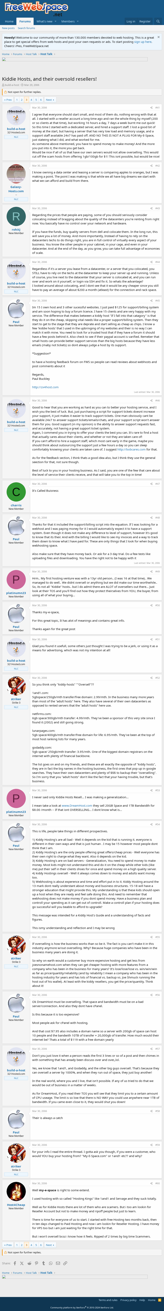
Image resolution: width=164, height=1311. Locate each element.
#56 (157, 995)
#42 (157, 165)
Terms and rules (108, 1300)
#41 (157, 107)
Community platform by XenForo (82, 1307)
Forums (25, 21)
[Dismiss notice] (158, 37)
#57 (157, 1049)
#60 (157, 1183)
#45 (157, 300)
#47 (157, 484)
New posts (8, 28)
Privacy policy (128, 1300)
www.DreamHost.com (77, 805)
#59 (157, 1145)
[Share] (151, 108)
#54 (157, 824)
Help (142, 1300)
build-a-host (12, 85)
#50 (157, 605)
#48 (157, 517)
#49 (157, 571)
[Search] (158, 21)
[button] (55, 21)
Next (49, 100)
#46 (157, 400)
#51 (157, 639)
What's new (44, 21)
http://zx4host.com (45, 387)
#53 (157, 790)
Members (68, 21)
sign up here (142, 42)
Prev (9, 100)
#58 (157, 1111)
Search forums (26, 28)
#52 (157, 678)
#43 (157, 208)
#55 (157, 937)
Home (9, 21)
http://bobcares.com (131, 449)
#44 (157, 262)
